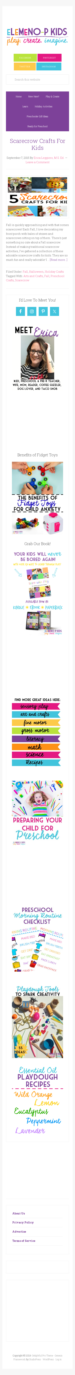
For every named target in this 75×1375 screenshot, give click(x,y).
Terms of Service (23, 1241)
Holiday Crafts (54, 271)
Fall (25, 271)
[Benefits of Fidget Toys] (37, 533)
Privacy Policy (23, 1222)
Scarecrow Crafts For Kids (37, 144)
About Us (18, 1213)
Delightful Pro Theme (42, 1355)
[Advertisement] (40, 15)
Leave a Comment (37, 162)
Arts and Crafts (33, 276)
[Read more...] (58, 260)
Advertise (19, 1231)
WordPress (48, 1359)
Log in (59, 1359)
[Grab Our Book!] (37, 634)
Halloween (36, 271)
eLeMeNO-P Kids (37, 36)
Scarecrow (22, 280)
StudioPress (35, 1359)
